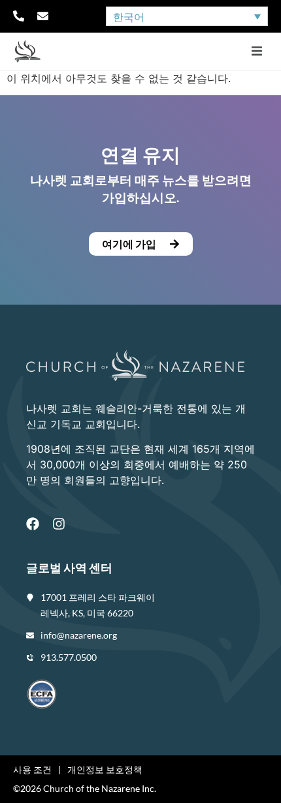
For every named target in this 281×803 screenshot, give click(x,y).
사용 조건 (32, 769)
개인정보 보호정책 (104, 769)
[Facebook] (32, 523)
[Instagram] (58, 523)
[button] (256, 51)
